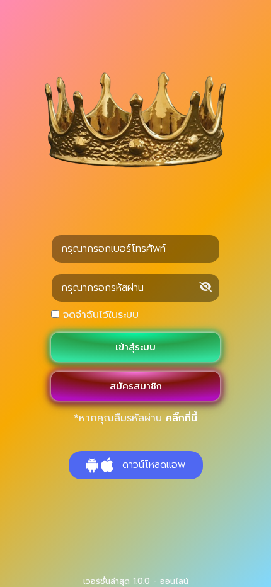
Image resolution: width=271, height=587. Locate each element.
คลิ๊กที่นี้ (181, 418)
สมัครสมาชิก (136, 386)
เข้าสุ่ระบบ (135, 347)
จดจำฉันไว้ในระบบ (99, 314)
